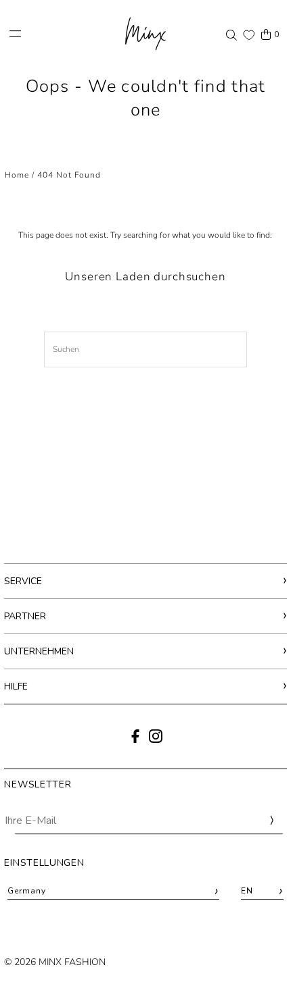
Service (23, 581)
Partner (25, 616)
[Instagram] (155, 740)
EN (262, 891)
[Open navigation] (59, 34)
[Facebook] (135, 740)
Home (17, 175)
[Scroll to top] (262, 950)
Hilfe (16, 686)
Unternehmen (39, 651)
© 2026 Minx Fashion (55, 962)
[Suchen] (231, 34)
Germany (113, 891)
